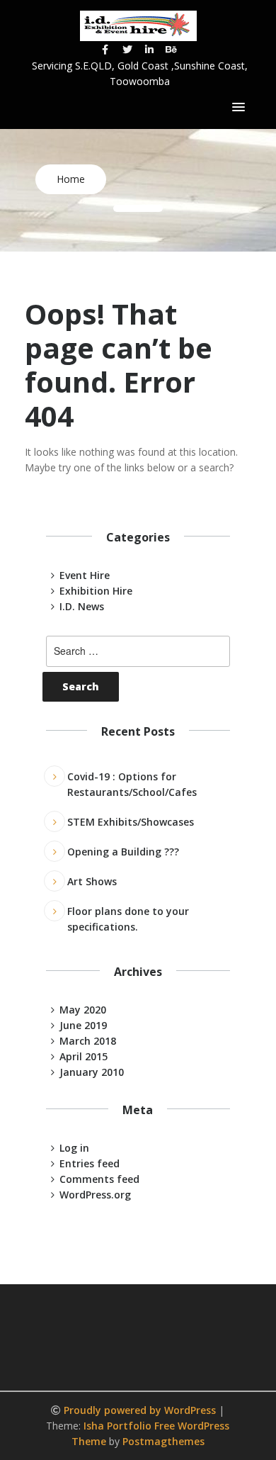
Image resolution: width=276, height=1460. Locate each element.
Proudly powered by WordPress (141, 1410)
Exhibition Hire (95, 590)
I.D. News (81, 606)
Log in (74, 1148)
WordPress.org (95, 1194)
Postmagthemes (163, 1441)
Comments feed (99, 1179)
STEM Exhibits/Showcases (130, 822)
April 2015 (83, 1056)
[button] (238, 108)
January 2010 (91, 1072)
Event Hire (84, 575)
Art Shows (92, 881)
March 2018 (87, 1041)
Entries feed (89, 1163)
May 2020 (82, 1009)
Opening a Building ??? (123, 851)
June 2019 (83, 1025)
